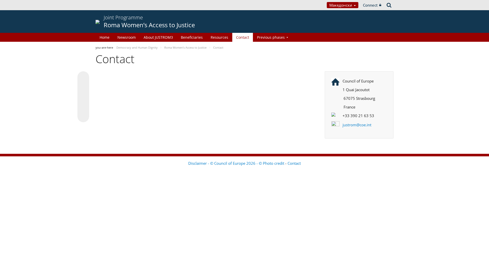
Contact (242, 37)
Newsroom (126, 37)
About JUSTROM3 (158, 37)
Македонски (341, 5)
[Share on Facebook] (83, 97)
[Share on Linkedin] (83, 107)
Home (105, 37)
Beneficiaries (192, 37)
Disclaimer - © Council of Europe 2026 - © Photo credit (236, 163)
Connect (370, 5)
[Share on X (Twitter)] (83, 87)
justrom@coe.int (357, 124)
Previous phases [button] (271, 37)
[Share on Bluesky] (83, 77)
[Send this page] (83, 116)
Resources (219, 37)
